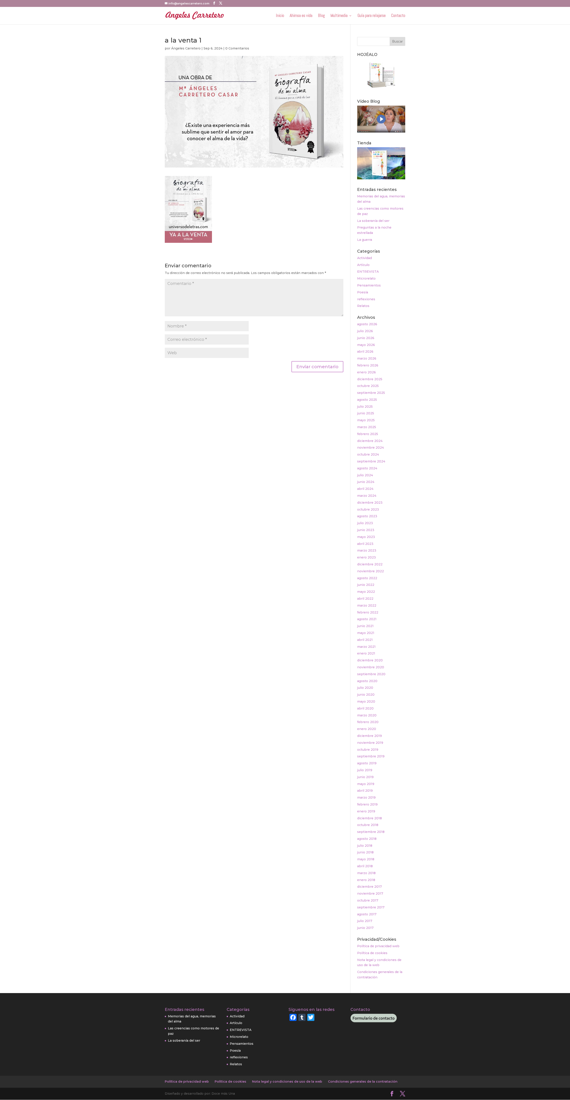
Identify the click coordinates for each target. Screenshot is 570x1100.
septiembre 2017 (371, 907)
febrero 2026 (367, 365)
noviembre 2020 (370, 667)
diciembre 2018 (369, 818)
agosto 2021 (367, 619)
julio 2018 (364, 846)
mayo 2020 (366, 701)
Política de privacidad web (378, 946)
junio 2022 (365, 585)
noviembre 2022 (370, 571)
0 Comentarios (237, 48)
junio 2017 (365, 928)
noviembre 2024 (370, 448)
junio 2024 (365, 482)
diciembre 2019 (369, 736)
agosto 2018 (367, 839)
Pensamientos (369, 285)
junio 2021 (365, 626)
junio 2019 (365, 777)
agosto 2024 (367, 468)
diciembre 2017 (369, 887)
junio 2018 (365, 852)
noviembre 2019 (370, 743)
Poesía (362, 292)
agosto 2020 (367, 681)
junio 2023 (365, 530)
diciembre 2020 (370, 660)
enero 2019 (366, 811)
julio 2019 (364, 770)
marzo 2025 (366, 427)
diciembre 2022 (370, 564)
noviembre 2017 (370, 893)
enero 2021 (366, 653)
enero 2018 (366, 880)
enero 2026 (366, 372)
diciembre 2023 (370, 503)
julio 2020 (365, 688)
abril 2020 (365, 708)
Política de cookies (372, 953)
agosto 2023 (367, 516)
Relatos (363, 306)
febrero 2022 (367, 612)
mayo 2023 (366, 537)
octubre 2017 (367, 900)
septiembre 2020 (371, 674)
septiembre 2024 (371, 461)
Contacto (398, 16)
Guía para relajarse (372, 16)
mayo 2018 (365, 859)
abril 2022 (365, 599)
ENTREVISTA (368, 272)
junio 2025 (365, 413)
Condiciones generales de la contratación (362, 1082)
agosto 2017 (367, 914)
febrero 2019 (367, 804)
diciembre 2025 (369, 379)
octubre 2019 (367, 750)
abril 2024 (365, 489)
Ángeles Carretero (186, 48)
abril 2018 (365, 866)
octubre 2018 (367, 825)
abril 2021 (365, 640)
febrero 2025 (367, 434)
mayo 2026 (366, 345)
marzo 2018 (366, 873)
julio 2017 (364, 921)
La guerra (364, 240)
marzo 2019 (366, 797)
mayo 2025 (366, 420)
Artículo (363, 265)
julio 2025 (365, 407)
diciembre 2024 (370, 441)
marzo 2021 (366, 647)
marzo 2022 (366, 605)
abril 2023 (365, 544)
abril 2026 (365, 352)
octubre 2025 (368, 386)
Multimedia (339, 16)
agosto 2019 (367, 763)
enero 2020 (366, 729)
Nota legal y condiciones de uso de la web (287, 1082)
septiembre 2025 (371, 393)
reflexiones (366, 299)
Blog (321, 16)
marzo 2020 (367, 715)
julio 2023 (365, 523)
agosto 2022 (367, 578)
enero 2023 (366, 557)
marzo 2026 (366, 358)
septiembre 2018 (371, 832)
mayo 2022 (366, 592)
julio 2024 (365, 475)
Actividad (364, 258)
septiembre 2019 (371, 756)
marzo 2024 (366, 496)
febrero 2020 (368, 722)
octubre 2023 (368, 509)
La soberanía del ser (373, 221)
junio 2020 (366, 695)
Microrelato (366, 278)
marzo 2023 (366, 550)
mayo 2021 (365, 633)
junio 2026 (365, 338)
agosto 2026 (367, 324)
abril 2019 (365, 791)
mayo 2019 (365, 784)
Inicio (280, 16)
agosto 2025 (367, 400)
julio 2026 (365, 331)
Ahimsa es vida (301, 16)
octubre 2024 (368, 454)
